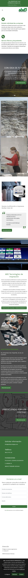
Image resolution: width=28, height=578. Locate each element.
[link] (23, 10)
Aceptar (21, 574)
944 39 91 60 (8, 452)
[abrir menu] (2, 10)
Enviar (14, 506)
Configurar (7, 574)
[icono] (3, 19)
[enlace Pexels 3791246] (14, 155)
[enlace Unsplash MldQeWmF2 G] (14, 118)
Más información (11, 85)
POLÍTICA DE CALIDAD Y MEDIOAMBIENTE (14, 308)
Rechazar (14, 574)
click (7, 510)
